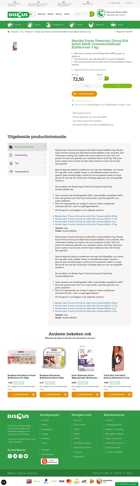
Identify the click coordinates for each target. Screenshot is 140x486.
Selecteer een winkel (116, 15)
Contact (109, 420)
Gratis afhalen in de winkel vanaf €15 (64, 5)
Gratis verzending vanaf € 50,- (14, 5)
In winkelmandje (86, 93)
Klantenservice (87, 4)
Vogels (45, 434)
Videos (77, 438)
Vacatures (78, 452)
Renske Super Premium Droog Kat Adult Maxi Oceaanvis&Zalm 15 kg (86, 224)
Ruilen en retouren (114, 438)
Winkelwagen (48, 454)
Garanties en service (114, 443)
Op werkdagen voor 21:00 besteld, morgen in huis (37, 5)
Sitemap (129, 473)
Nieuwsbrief (79, 456)
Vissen (44, 443)
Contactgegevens (113, 424)
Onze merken (80, 424)
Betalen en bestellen (115, 429)
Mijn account (115, 3)
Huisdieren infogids (82, 443)
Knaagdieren (47, 429)
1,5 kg (86, 86)
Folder (77, 429)
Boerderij (46, 438)
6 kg (117, 86)
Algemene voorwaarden (101, 473)
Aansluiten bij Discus (83, 447)
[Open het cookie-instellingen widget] (3, 482)
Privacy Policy (117, 473)
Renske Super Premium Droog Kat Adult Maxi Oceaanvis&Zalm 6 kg (85, 221)
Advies (66, 14)
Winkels (50, 14)
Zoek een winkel (113, 447)
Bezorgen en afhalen (115, 434)
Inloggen (46, 449)
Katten (45, 424)
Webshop (41, 14)
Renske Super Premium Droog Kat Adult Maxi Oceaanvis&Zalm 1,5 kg (86, 219)
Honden (45, 420)
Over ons (78, 420)
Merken (59, 14)
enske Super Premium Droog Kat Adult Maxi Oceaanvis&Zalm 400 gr (87, 216)
